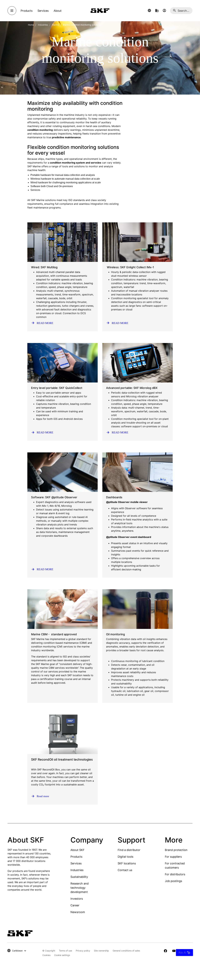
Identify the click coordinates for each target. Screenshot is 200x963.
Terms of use (65, 950)
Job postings (173, 881)
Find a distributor (129, 850)
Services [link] (43, 10)
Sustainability (79, 876)
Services (76, 863)
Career (74, 905)
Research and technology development (79, 888)
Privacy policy (83, 950)
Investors (76, 898)
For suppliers (173, 856)
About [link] (58, 10)
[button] (149, 10)
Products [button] (26, 10)
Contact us (125, 870)
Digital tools (125, 856)
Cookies (46, 955)
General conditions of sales (126, 950)
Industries (43, 24)
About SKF (77, 850)
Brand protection (176, 850)
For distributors (175, 874)
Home (31, 24)
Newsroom (77, 912)
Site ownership (101, 950)
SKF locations (127, 863)
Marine (55, 24)
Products (76, 856)
